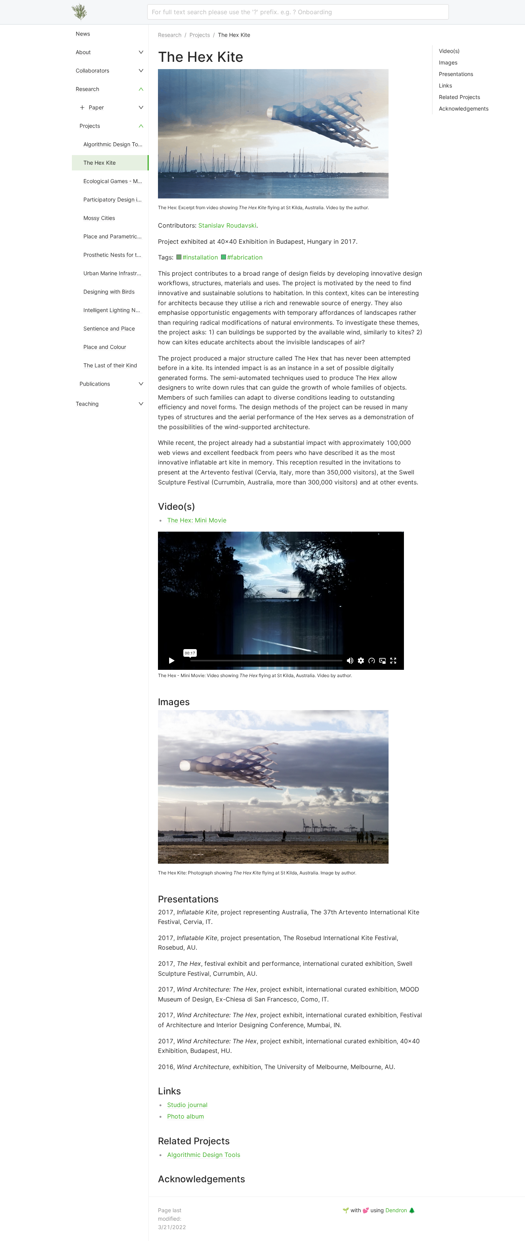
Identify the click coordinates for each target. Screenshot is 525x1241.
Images (448, 62)
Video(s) (449, 51)
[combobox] (298, 12)
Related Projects (459, 97)
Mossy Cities (99, 218)
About (83, 52)
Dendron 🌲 (400, 1210)
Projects (90, 125)
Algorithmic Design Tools (114, 144)
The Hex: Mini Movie (196, 520)
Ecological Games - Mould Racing (125, 181)
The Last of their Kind (110, 365)
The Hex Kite (99, 162)
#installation (200, 257)
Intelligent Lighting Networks (119, 310)
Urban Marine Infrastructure (118, 273)
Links (445, 86)
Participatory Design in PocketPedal (128, 199)
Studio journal (187, 1105)
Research (87, 89)
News (83, 33)
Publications (95, 383)
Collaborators (92, 70)
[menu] (110, 633)
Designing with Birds (109, 291)
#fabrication (244, 257)
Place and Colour (104, 347)
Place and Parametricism (114, 236)
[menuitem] (110, 33)
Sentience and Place (109, 328)
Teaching (87, 403)
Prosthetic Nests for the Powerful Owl (130, 254)
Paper (96, 107)
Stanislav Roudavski (227, 225)
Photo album (185, 1116)
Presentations (456, 74)
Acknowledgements (463, 109)
